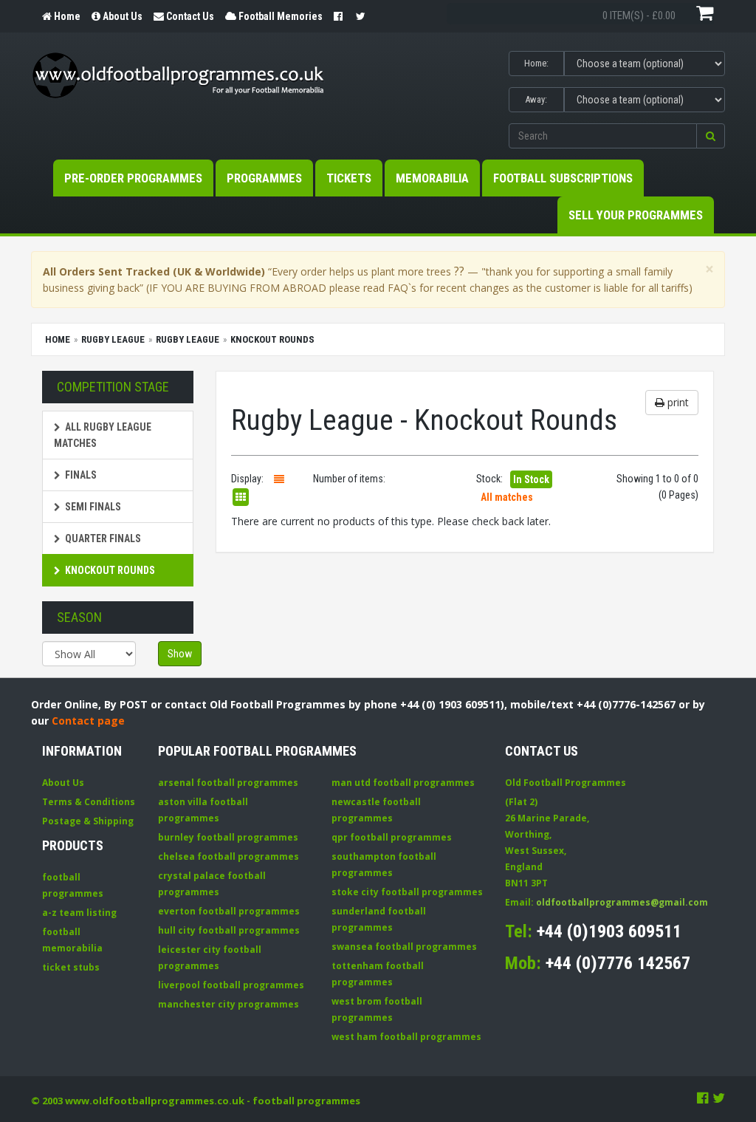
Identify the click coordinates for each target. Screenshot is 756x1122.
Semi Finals (93, 507)
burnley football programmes (228, 837)
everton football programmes (229, 911)
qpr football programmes (391, 837)
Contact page (88, 721)
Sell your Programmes (635, 215)
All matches (507, 497)
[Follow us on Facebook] (703, 1097)
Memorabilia (432, 178)
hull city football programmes (229, 930)
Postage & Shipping (88, 821)
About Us (63, 782)
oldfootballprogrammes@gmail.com (622, 902)
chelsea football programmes (228, 856)
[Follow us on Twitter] (718, 1097)
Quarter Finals (103, 538)
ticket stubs (71, 967)
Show (180, 654)
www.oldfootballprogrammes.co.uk (154, 1100)
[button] (710, 135)
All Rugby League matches (102, 435)
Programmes (264, 178)
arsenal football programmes (228, 782)
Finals (81, 475)
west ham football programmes (406, 1036)
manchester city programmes (228, 1004)
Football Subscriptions (563, 178)
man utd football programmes (403, 782)
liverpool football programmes (231, 985)
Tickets (348, 178)
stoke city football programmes (407, 892)
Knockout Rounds (110, 570)
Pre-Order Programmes (133, 178)
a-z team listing (79, 912)
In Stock (531, 479)
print (676, 402)
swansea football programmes (404, 946)
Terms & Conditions (88, 802)
